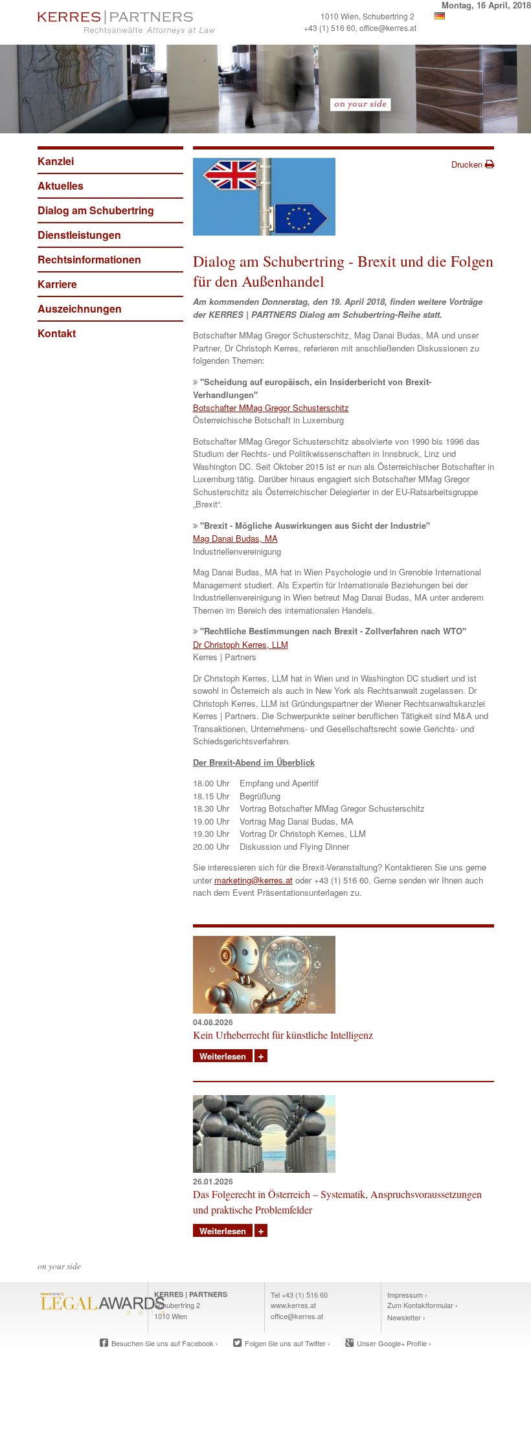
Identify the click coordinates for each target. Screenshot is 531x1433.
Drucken (468, 164)
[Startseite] (149, 22)
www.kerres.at (293, 1305)
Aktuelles (61, 185)
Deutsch (440, 15)
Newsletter (404, 1317)
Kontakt (57, 333)
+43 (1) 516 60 (330, 27)
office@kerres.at (387, 27)
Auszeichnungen (80, 308)
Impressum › (407, 1294)
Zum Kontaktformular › (422, 1305)
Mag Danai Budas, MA (235, 538)
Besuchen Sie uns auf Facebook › (164, 1343)
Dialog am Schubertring (96, 210)
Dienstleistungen (79, 234)
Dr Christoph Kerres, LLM (240, 644)
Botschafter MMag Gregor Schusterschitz (271, 407)
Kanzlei (56, 160)
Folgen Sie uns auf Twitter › (287, 1343)
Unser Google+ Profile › (394, 1343)
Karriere (57, 283)
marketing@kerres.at (253, 880)
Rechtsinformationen (89, 259)
